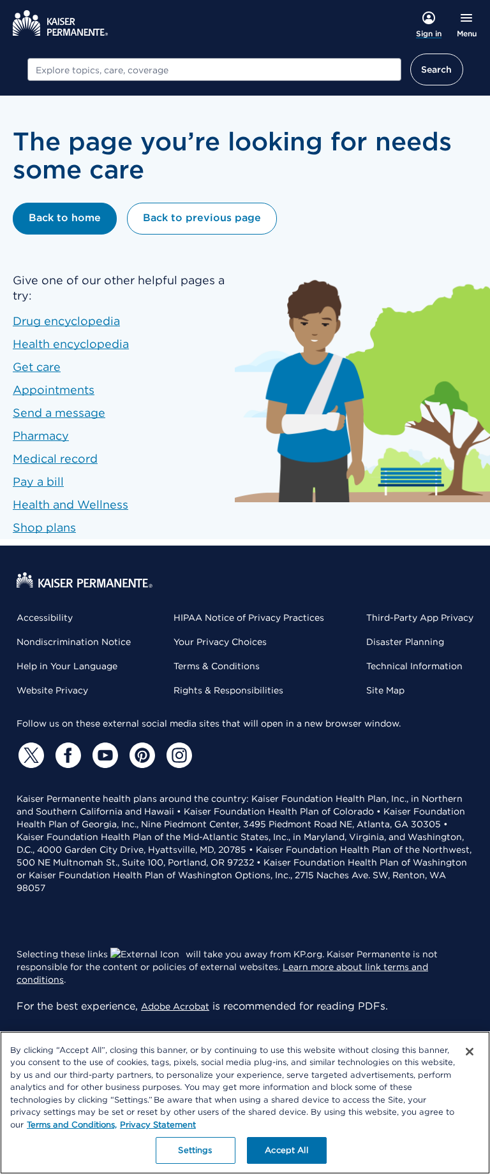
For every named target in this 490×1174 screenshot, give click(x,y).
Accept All (286, 1150)
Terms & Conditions (217, 666)
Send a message (59, 412)
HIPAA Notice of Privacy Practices (249, 617)
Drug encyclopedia (66, 321)
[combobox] (214, 69)
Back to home (65, 218)
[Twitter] (29, 755)
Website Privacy (52, 690)
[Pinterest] (140, 755)
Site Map (385, 690)
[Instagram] (177, 755)
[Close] (470, 1052)
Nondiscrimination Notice (74, 642)
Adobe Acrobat (175, 1006)
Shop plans (44, 527)
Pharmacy (41, 435)
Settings (195, 1150)
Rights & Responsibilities (228, 690)
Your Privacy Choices (220, 642)
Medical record (55, 458)
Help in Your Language (67, 666)
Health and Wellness (70, 504)
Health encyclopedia (71, 344)
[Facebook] (66, 755)
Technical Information (414, 666)
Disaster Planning (405, 642)
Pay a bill (38, 481)
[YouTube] (103, 755)
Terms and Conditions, (72, 1124)
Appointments (53, 389)
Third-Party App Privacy (419, 617)
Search (436, 69)
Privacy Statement (158, 1124)
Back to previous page (202, 218)
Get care (37, 366)
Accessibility (45, 617)
